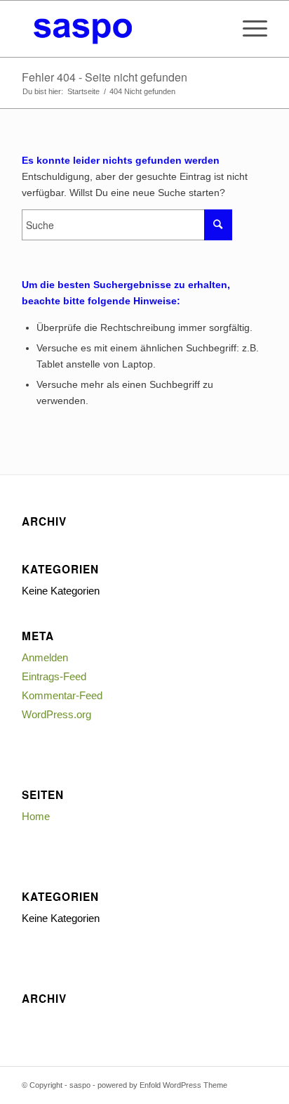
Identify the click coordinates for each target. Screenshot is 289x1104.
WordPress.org (56, 714)
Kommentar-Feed (62, 695)
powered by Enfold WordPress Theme (162, 1085)
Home (36, 816)
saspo (79, 1085)
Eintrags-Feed (54, 676)
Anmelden (45, 657)
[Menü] (248, 29)
